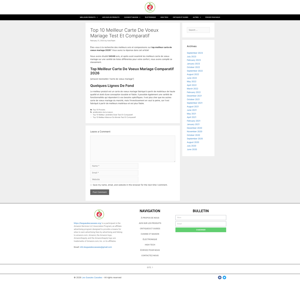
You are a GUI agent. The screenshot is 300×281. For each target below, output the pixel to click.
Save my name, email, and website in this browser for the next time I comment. (130, 185)
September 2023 (195, 53)
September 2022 (195, 71)
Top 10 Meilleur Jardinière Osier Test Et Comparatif (113, 115)
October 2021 (193, 99)
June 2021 (192, 110)
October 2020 (193, 135)
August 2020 (193, 142)
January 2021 (193, 124)
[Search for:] (198, 30)
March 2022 (192, 88)
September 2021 (194, 103)
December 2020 (194, 128)
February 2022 (194, 92)
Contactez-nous (150, 255)
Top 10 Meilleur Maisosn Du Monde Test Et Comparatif (114, 117)
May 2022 (191, 81)
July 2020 (191, 146)
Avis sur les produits (110, 17)
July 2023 (191, 56)
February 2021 (193, 121)
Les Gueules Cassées (92, 277)
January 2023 (193, 64)
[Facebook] (219, 277)
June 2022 (192, 78)
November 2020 (194, 131)
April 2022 (192, 85)
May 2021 (191, 114)
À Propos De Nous (150, 218)
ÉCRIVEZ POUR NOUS (212, 17)
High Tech (164, 17)
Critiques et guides (180, 17)
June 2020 (192, 149)
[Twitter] (224, 277)
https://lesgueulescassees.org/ (88, 223)
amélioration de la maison (103, 112)
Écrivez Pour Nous (150, 250)
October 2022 (193, 67)
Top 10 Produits (99, 110)
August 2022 (193, 74)
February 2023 (194, 60)
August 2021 (193, 106)
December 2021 (194, 96)
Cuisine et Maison (131, 17)
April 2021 (191, 117)
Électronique (150, 17)
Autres (196, 17)
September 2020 (195, 138)
